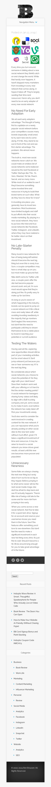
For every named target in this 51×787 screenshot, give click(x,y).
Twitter (22, 560)
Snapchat (20, 733)
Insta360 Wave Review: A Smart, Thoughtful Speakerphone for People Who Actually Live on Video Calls (26, 599)
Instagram (20, 722)
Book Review (21, 668)
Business (17, 662)
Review (19, 700)
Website (17, 744)
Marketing (18, 678)
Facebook (18, 560)
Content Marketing (24, 684)
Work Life (20, 673)
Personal (17, 695)
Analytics (20, 711)
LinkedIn (19, 728)
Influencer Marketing (25, 689)
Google (13, 560)
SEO (18, 755)
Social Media (19, 706)
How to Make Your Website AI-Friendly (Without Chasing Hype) (26, 623)
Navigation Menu (26, 22)
